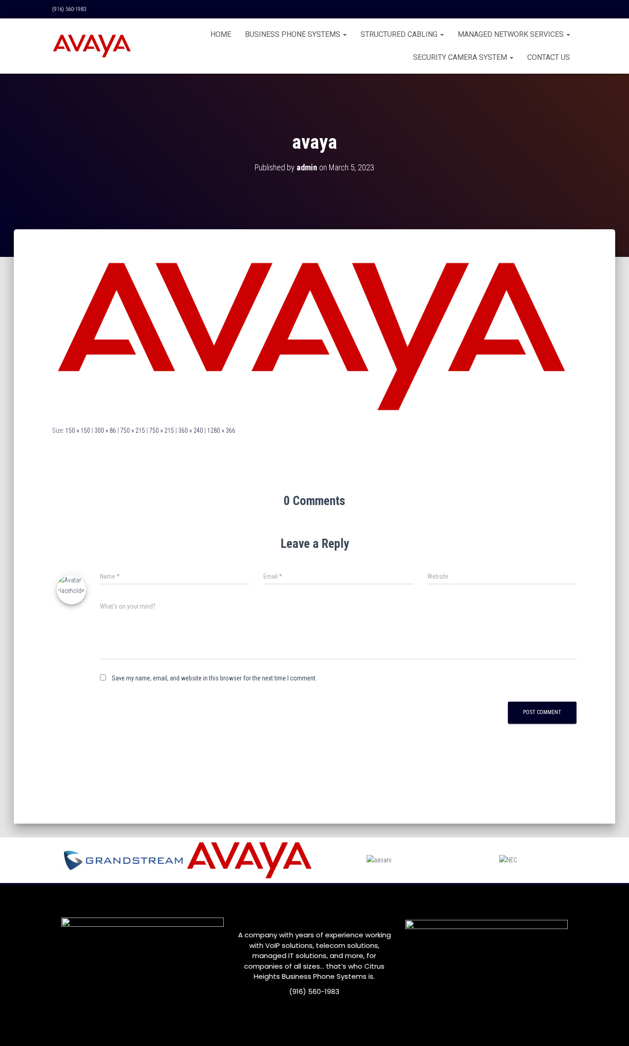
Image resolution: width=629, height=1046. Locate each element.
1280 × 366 (221, 430)
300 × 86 (105, 430)
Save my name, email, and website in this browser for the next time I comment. (214, 678)
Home (220, 34)
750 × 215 (132, 430)
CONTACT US (548, 57)
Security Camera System (461, 57)
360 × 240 (190, 430)
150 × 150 (77, 430)
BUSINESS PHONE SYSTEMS (293, 34)
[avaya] (314, 336)
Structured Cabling (400, 34)
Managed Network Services (511, 34)
